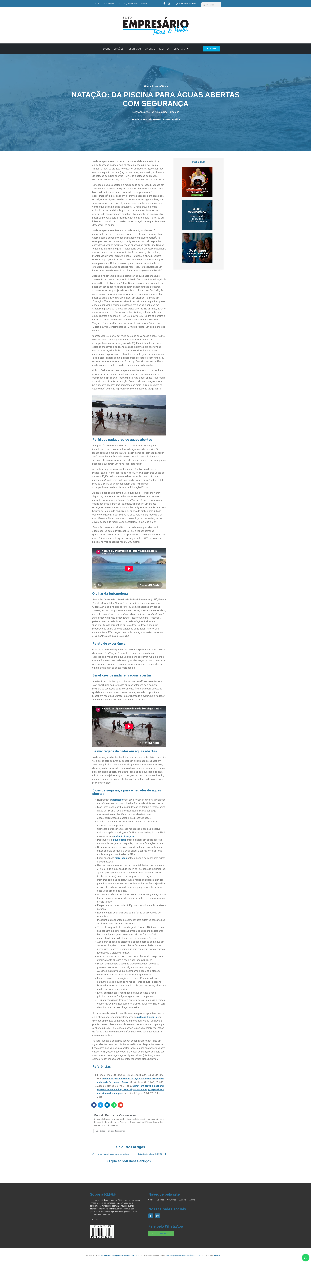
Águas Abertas (146, 111)
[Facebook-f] (164, 3)
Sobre (106, 48)
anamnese (117, 799)
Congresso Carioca (130, 3)
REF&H (144, 3)
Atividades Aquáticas (155, 86)
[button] (94, 1105)
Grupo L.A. (95, 3)
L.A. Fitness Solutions (111, 3)
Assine (192, 1200)
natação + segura (124, 836)
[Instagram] (169, 3)
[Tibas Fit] (197, 196)
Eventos (164, 48)
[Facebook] (150, 1215)
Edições (118, 48)
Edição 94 (174, 111)
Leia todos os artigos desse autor (110, 1131)
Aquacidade (161, 111)
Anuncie (150, 48)
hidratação (121, 858)
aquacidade (119, 839)
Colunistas (134, 48)
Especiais (179, 48)
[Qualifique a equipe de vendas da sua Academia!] (197, 262)
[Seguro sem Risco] (197, 229)
